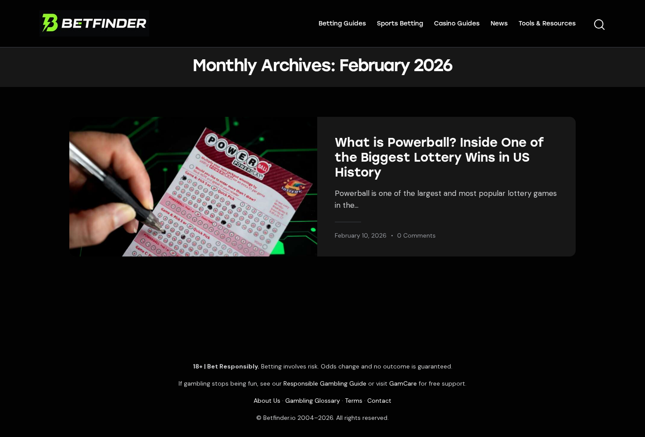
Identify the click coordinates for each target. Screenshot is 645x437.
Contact (379, 400)
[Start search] (599, 25)
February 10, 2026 (361, 235)
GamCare (403, 383)
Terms (353, 400)
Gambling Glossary (312, 400)
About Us (267, 400)
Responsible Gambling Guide (324, 383)
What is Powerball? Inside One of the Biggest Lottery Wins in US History (439, 157)
